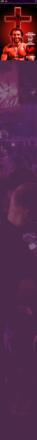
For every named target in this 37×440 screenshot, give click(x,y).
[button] (0, 222)
